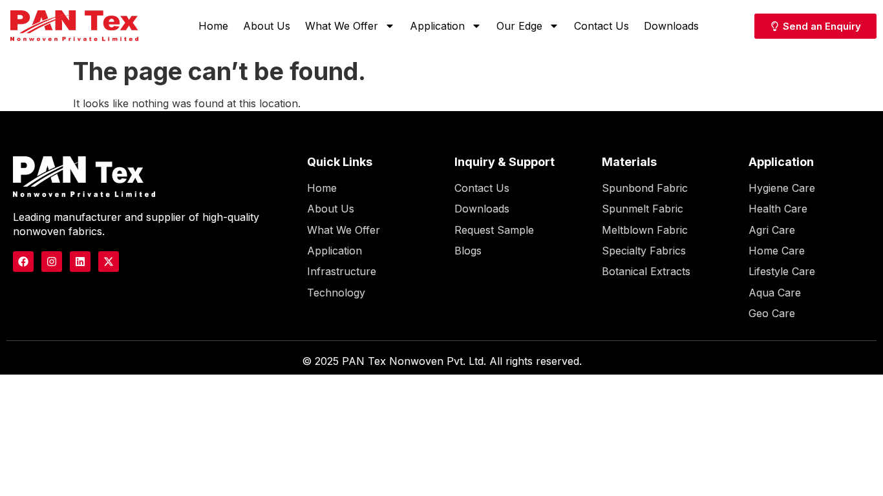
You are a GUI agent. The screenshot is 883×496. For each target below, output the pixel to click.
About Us (266, 25)
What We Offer (341, 25)
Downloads (671, 25)
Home (213, 25)
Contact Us (601, 25)
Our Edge (519, 25)
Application (437, 25)
